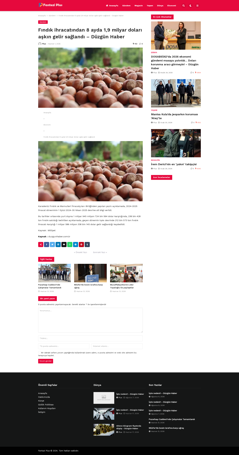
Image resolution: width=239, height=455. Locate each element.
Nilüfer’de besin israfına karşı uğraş (166, 428)
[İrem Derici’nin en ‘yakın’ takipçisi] (176, 143)
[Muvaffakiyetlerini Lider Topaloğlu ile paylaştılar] (126, 273)
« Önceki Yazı (80, 252)
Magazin (139, 5)
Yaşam (150, 5)
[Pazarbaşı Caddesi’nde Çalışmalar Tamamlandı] (54, 273)
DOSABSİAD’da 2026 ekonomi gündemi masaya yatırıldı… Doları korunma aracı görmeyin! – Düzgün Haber (174, 62)
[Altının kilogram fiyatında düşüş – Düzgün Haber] (103, 430)
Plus (44, 44)
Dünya (160, 5)
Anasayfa (113, 5)
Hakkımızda (44, 397)
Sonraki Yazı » (100, 252)
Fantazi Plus (44, 451)
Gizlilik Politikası (46, 405)
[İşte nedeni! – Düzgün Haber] (103, 398)
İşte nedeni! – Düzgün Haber (130, 394)
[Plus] (39, 44)
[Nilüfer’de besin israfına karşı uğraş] (90, 273)
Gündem (126, 5)
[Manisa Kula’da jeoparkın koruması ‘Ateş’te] (176, 93)
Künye (41, 401)
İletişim (41, 412)
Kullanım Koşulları (47, 408)
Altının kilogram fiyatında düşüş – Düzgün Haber (128, 427)
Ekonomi (171, 5)
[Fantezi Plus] (50, 5)
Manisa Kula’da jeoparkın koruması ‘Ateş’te (174, 116)
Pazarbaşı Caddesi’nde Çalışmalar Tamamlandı (172, 419)
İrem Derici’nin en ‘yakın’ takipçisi (174, 164)
